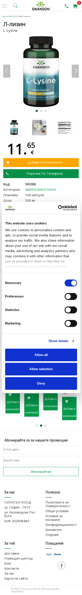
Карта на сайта (16, 578)
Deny (41, 383)
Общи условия (56, 511)
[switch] (71, 296)
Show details (58, 341)
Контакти (11, 568)
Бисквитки (53, 529)
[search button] (15, 5)
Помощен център (18, 558)
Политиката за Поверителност (57, 504)
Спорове (52, 534)
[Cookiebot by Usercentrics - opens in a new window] (58, 208)
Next (75, 71)
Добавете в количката (44, 162)
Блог (8, 563)
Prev (6, 71)
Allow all (41, 355)
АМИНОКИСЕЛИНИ (11, 16)
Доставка (11, 553)
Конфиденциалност (61, 524)
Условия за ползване (54, 518)
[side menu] (4, 5)
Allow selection (41, 369)
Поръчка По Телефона (44, 173)
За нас (9, 573)
